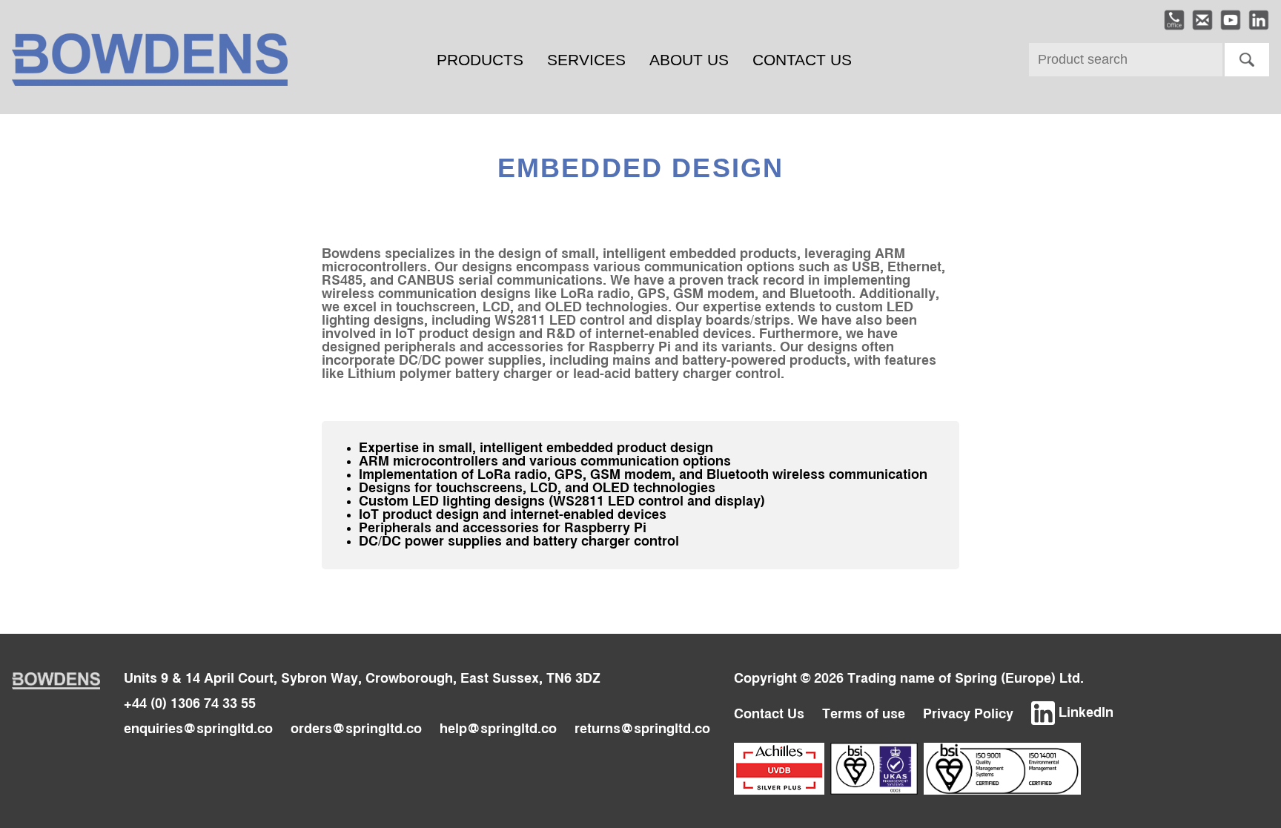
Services (586, 59)
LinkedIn (1084, 713)
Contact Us (802, 59)
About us (689, 59)
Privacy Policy (968, 714)
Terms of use (863, 714)
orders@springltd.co (356, 729)
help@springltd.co (498, 729)
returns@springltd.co (642, 729)
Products (480, 59)
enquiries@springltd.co (198, 729)
